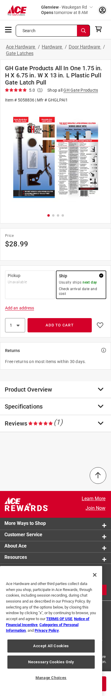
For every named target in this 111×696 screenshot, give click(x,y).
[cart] (100, 29)
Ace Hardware (21, 47)
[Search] (83, 31)
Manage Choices (51, 677)
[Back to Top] (98, 475)
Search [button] (29, 30)
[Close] (94, 574)
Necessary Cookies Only (51, 662)
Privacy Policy (47, 630)
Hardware (52, 47)
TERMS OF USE (59, 619)
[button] (55, 157)
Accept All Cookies (51, 646)
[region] (51, 631)
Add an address (19, 308)
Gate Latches (19, 53)
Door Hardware (85, 47)
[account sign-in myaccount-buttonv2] (102, 10)
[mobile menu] (8, 29)
